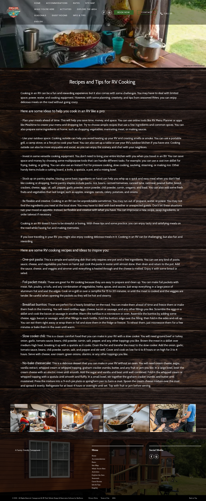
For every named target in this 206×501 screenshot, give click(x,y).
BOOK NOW (124, 12)
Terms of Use (105, 498)
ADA (113, 498)
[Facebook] (104, 12)
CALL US (168, 13)
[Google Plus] (109, 12)
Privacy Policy (93, 498)
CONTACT (146, 12)
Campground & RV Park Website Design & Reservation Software (53, 498)
